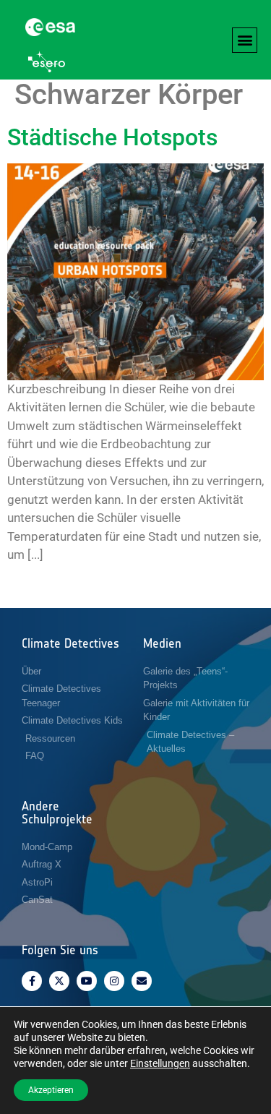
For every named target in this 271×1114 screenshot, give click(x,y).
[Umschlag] (142, 981)
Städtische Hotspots (112, 137)
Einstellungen (160, 1063)
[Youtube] (87, 981)
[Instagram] (114, 981)
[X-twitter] (59, 981)
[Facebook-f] (32, 981)
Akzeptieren (51, 1090)
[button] (244, 40)
